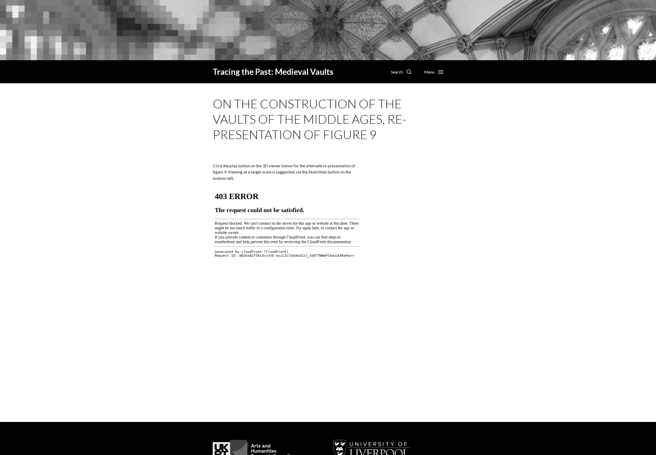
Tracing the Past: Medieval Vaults (273, 72)
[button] (401, 71)
